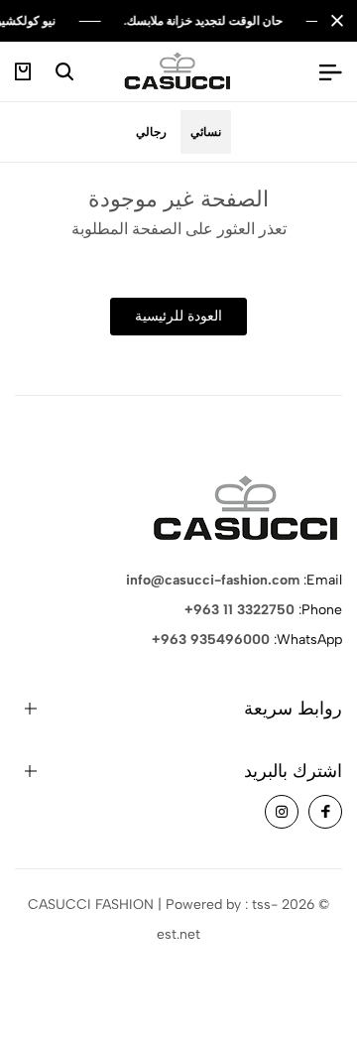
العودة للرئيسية (178, 316)
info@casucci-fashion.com (212, 580)
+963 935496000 (211, 639)
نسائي (205, 132)
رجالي (151, 132)
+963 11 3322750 (239, 609)
